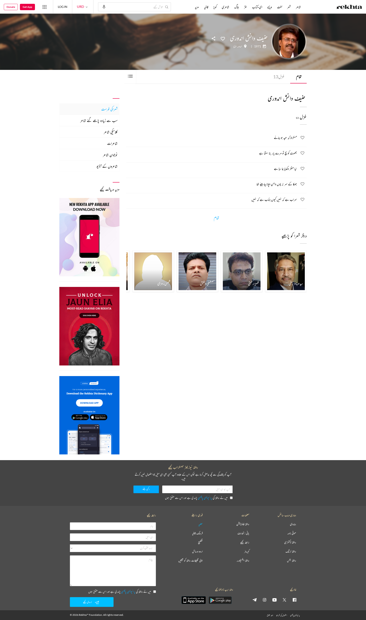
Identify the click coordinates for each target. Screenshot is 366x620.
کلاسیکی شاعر (111, 131)
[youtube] (274, 599)
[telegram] (254, 599)
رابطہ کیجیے (244, 542)
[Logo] (349, 7)
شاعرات (112, 143)
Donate (11, 6)
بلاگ (236, 7)
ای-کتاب (257, 7)
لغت (279, 7)
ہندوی (293, 524)
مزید (197, 7)
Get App (27, 6)
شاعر (298, 7)
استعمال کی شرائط (281, 615)
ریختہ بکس (291, 560)
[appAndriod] (220, 600)
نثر (245, 7)
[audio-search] (104, 6)
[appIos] (194, 600)
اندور (240, 46)
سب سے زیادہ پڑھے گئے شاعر (99, 120)
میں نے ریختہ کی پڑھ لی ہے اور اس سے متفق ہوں (196, 498)
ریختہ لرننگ (291, 551)
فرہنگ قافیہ (197, 533)
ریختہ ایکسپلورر (243, 560)
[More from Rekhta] (44, 7)
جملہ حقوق (270, 615)
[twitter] (284, 599)
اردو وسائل (197, 551)
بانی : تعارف (243, 533)
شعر (289, 7)
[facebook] (294, 599)
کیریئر (246, 551)
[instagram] (264, 599)
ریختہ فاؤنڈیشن (242, 524)
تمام (299, 76)
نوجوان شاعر (110, 154)
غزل (278, 76)
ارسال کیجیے (87, 602)
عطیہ (200, 524)
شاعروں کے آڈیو (107, 166)
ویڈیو (269, 7)
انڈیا (235, 46)
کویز (215, 7)
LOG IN (62, 6)
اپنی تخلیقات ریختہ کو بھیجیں (190, 560)
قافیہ (206, 7)
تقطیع (200, 542)
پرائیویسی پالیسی (205, 498)
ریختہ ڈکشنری (290, 542)
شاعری (225, 7)
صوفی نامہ (291, 533)
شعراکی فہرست (109, 109)
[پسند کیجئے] (223, 38)
